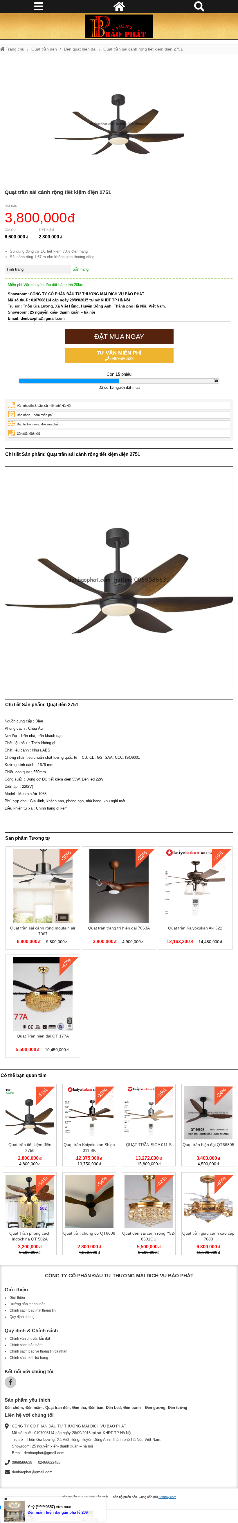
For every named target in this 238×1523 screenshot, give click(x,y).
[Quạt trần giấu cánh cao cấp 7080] (208, 1215)
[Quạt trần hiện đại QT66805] (208, 1126)
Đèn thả (79, 1407)
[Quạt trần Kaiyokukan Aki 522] (195, 899)
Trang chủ (14, 49)
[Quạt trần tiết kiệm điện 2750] (29, 1126)
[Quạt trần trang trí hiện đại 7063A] (119, 899)
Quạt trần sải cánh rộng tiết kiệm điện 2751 (143, 49)
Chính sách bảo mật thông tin (33, 1310)
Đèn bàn (96, 1407)
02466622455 (49, 1462)
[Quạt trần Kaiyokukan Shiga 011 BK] (89, 1126)
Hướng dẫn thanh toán (28, 1304)
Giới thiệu (17, 1298)
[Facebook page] (10, 1382)
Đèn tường (177, 1407)
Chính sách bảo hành (27, 1345)
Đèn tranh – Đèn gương (144, 1407)
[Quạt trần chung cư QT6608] (89, 1215)
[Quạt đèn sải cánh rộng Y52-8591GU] (148, 1215)
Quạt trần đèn (44, 49)
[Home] (119, 26)
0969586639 (119, 355)
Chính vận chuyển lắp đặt (30, 1339)
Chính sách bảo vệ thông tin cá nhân (38, 1351)
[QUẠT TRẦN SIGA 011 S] (148, 1126)
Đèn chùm (14, 1407)
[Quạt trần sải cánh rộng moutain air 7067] (43, 899)
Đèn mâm (34, 1407)
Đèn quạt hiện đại (80, 49)
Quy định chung (22, 1317)
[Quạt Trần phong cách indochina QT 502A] (29, 1215)
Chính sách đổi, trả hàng (29, 1358)
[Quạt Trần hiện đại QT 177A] (43, 1007)
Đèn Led (113, 1407)
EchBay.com (167, 1497)
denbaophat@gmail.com (32, 1472)
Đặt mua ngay (119, 336)
